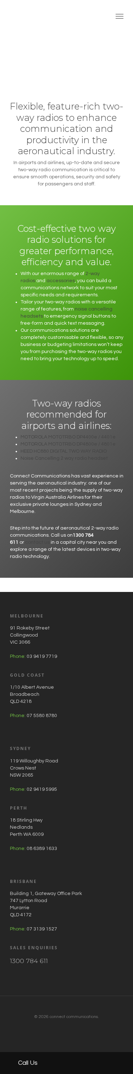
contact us (37, 542)
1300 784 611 (29, 960)
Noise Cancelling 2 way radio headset (64, 458)
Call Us (27, 1062)
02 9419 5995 (42, 789)
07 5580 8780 (42, 715)
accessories (60, 280)
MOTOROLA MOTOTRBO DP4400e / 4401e (68, 437)
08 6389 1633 (42, 848)
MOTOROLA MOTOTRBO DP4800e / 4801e (68, 444)
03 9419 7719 (42, 656)
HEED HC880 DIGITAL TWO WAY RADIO (64, 451)
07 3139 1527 (42, 929)
